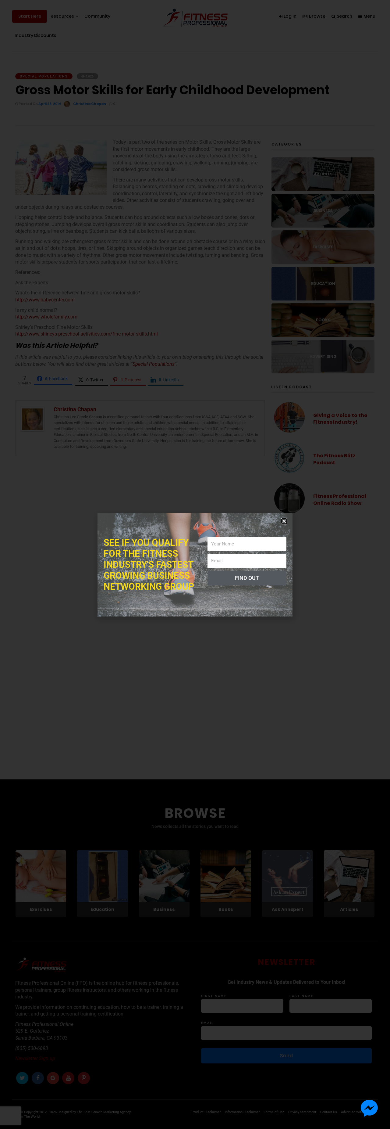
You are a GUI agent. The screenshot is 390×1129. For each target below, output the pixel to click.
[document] (195, 564)
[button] (284, 521)
